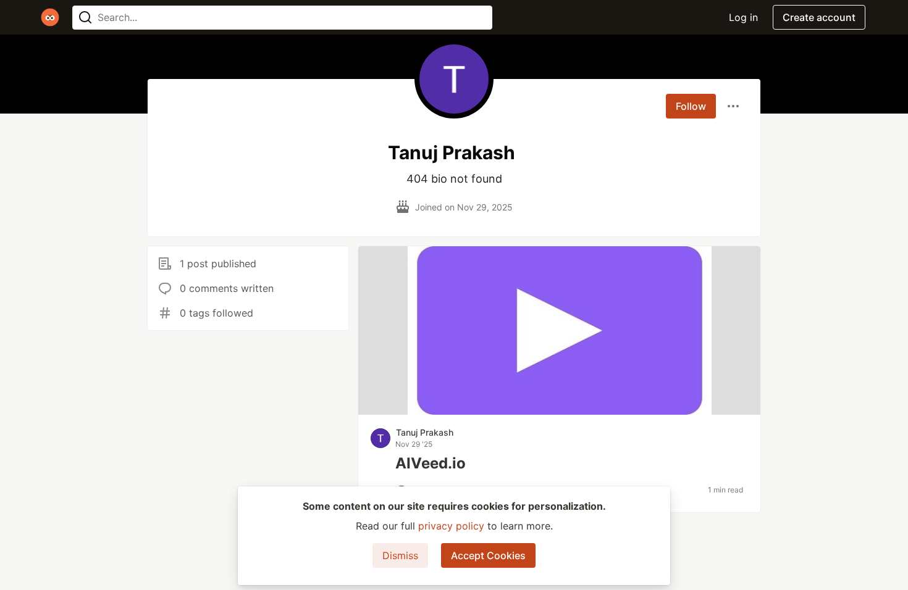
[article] (559, 411)
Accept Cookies (488, 555)
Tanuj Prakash (424, 432)
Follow (691, 106)
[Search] (85, 17)
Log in (743, 17)
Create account (819, 17)
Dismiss (400, 555)
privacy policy (451, 526)
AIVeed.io (430, 463)
